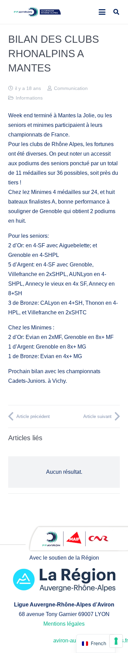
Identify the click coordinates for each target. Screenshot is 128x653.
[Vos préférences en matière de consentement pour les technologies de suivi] (116, 641)
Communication (71, 88)
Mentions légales (64, 624)
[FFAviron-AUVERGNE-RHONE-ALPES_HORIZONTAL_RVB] (37, 12)
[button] (102, 12)
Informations (29, 98)
